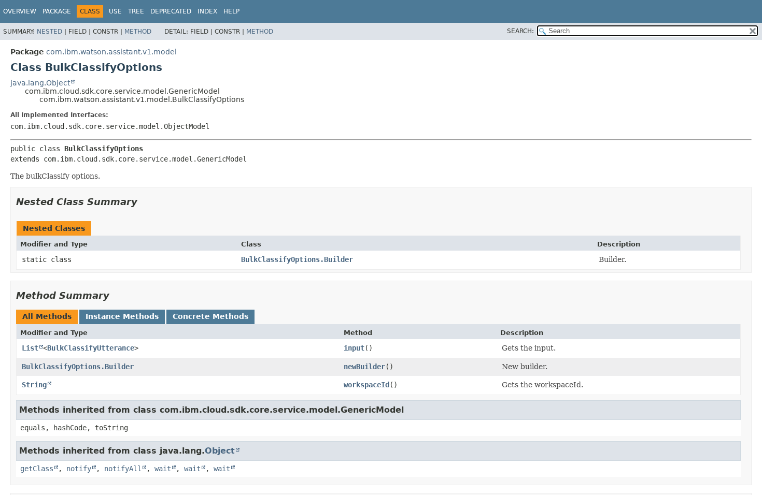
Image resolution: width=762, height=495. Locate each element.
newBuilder (364, 366)
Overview (19, 11)
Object (220, 451)
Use (115, 11)
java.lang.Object (40, 83)
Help (231, 11)
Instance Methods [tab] (122, 316)
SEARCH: (520, 31)
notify (78, 468)
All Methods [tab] (47, 316)
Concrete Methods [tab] (210, 316)
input (354, 348)
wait (162, 468)
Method (137, 31)
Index (207, 11)
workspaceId (366, 385)
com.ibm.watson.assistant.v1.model (111, 52)
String (34, 385)
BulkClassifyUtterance (90, 348)
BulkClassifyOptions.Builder (297, 259)
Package (57, 11)
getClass (36, 468)
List (30, 348)
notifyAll (123, 468)
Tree (136, 11)
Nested (49, 31)
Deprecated (170, 11)
